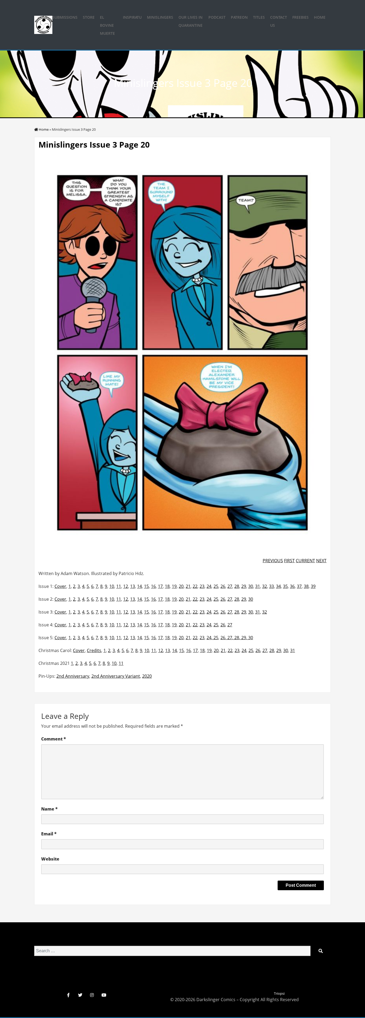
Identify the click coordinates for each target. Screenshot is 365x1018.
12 (125, 586)
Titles (259, 17)
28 (236, 586)
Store (89, 17)
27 (229, 586)
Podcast (217, 17)
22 (195, 586)
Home (319, 17)
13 (132, 586)
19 (174, 586)
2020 (147, 676)
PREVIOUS (273, 561)
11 (118, 586)
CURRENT (305, 561)
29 (243, 586)
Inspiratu (132, 17)
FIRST (289, 561)
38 (306, 586)
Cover (60, 586)
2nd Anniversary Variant (115, 676)
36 (292, 586)
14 (139, 586)
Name (49, 809)
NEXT (321, 561)
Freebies (300, 17)
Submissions (64, 17)
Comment (53, 739)
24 (209, 586)
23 (202, 586)
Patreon (239, 17)
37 (299, 586)
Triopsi (279, 993)
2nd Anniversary (72, 676)
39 (313, 586)
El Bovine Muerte (107, 25)
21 (188, 586)
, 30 (249, 638)
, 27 (228, 638)
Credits (94, 650)
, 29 (242, 638)
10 (111, 586)
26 (222, 586)
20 (181, 586)
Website (50, 859)
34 (278, 586)
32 (264, 586)
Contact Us (278, 21)
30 (250, 586)
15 (146, 586)
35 (285, 586)
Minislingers (160, 17)
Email (49, 834)
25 (215, 586)
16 (153, 586)
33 (271, 586)
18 (167, 586)
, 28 (235, 638)
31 (257, 586)
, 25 (214, 638)
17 (160, 586)
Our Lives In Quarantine (190, 21)
